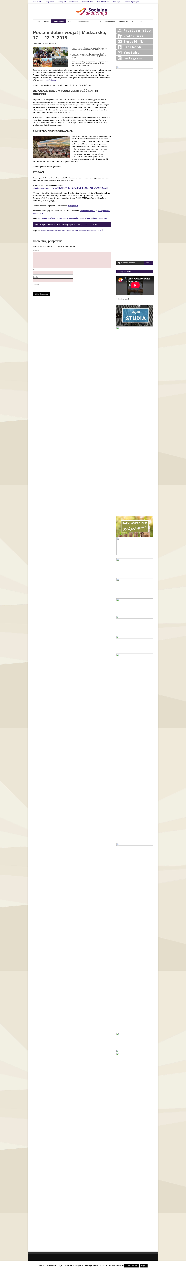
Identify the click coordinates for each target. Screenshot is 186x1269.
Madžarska (52, 218)
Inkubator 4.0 (73, 2)
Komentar (37, 250)
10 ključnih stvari (87, 2)
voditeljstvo (102, 218)
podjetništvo (74, 218)
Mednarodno (110, 21)
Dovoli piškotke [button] (131, 1265)
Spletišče (36, 284)
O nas (46, 21)
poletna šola (85, 218)
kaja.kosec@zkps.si (87, 211)
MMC (70, 21)
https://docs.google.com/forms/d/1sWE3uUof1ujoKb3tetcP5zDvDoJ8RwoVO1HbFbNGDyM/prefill (70, 188)
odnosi (65, 218)
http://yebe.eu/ (50, 80)
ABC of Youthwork (103, 2)
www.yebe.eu (73, 206)
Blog (133, 21)
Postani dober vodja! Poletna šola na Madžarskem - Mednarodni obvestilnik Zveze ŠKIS (73, 231)
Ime (34, 270)
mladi (59, 218)
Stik (140, 21)
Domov (37, 21)
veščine (94, 218)
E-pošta (36, 277)
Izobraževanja (58, 21)
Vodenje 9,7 (62, 2)
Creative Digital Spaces (132, 2)
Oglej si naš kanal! (122, 299)
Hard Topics (117, 2)
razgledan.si (50, 2)
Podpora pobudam (83, 21)
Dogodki (98, 21)
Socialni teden (37, 2)
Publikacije (123, 21)
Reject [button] (143, 1265)
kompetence (42, 218)
